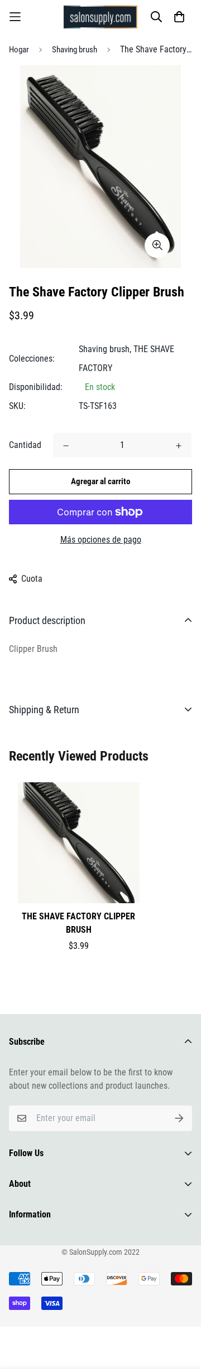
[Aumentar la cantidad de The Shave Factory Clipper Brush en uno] (179, 446)
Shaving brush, (105, 349)
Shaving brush (74, 50)
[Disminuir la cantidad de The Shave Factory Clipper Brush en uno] (66, 446)
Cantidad (25, 445)
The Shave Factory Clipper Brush (78, 923)
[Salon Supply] (100, 17)
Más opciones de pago (100, 539)
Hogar (19, 50)
